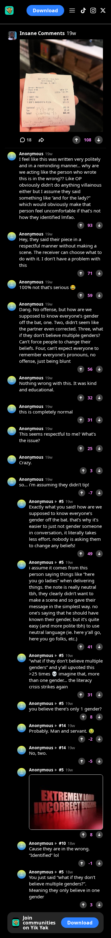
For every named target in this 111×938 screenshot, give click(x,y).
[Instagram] (93, 11)
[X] (103, 11)
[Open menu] (72, 10)
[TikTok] (83, 11)
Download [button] (45, 10)
